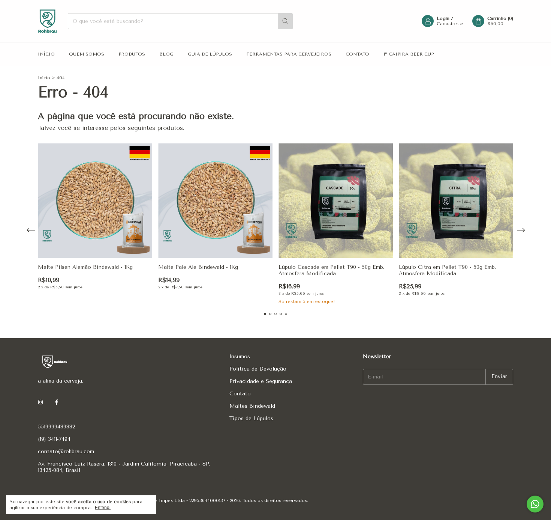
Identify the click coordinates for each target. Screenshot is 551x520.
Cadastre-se (450, 23)
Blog (166, 54)
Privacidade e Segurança (260, 381)
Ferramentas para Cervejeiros (288, 54)
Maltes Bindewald (252, 406)
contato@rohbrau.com (66, 451)
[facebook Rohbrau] (56, 402)
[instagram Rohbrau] (40, 402)
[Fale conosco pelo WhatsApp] (535, 504)
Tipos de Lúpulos (251, 418)
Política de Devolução (257, 369)
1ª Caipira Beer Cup (408, 54)
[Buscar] (285, 21)
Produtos (131, 54)
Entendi (103, 507)
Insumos (239, 356)
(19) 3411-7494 (54, 439)
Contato (357, 54)
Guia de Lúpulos (210, 54)
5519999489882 (56, 427)
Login (443, 18)
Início (46, 54)
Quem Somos (86, 54)
